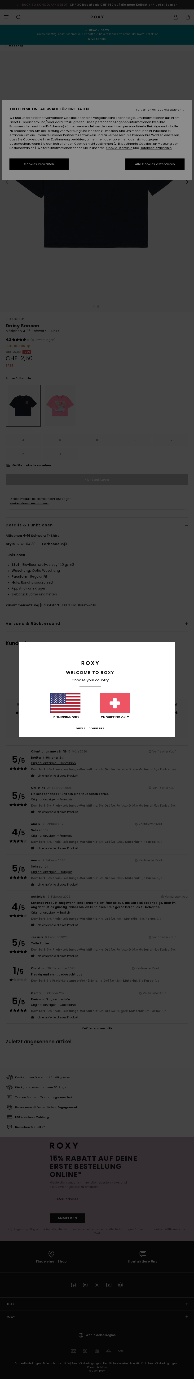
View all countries (90, 728)
